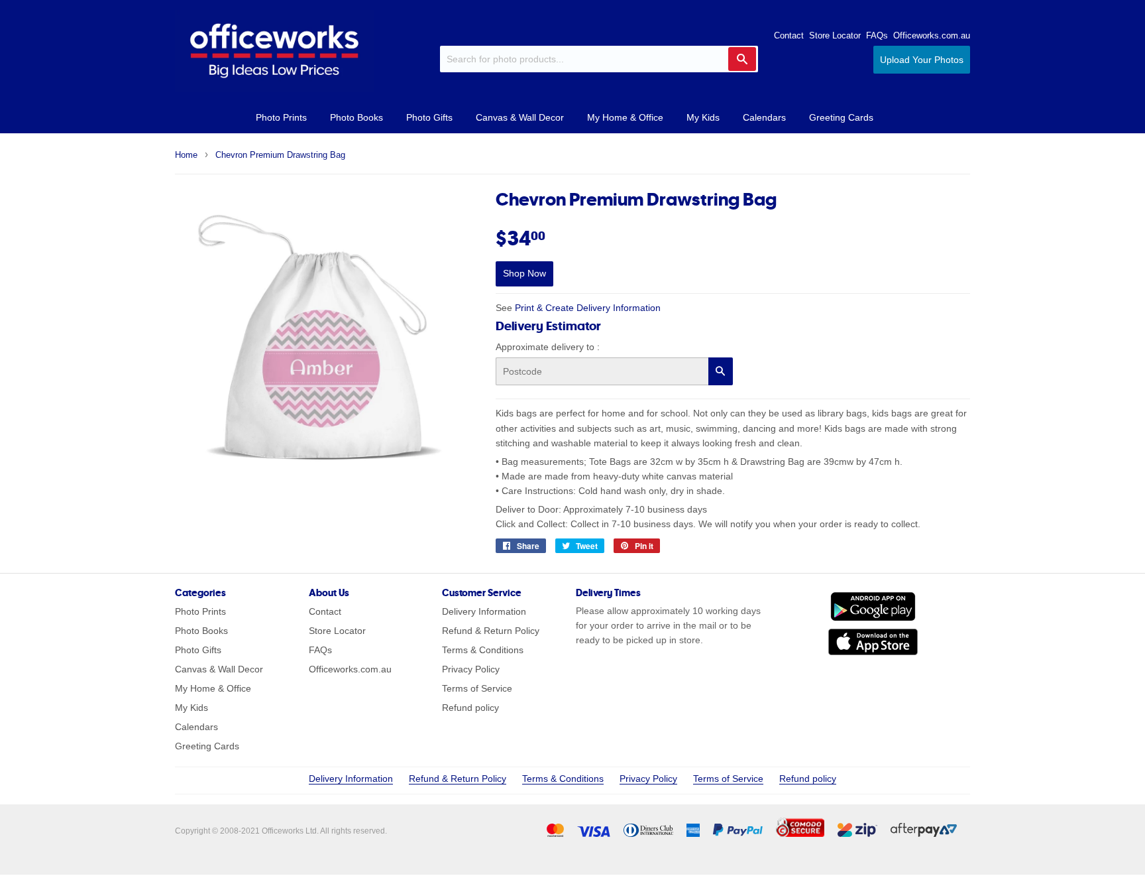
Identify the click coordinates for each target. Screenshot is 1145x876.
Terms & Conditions (482, 650)
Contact (789, 35)
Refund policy (470, 707)
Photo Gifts (429, 117)
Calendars (764, 117)
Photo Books (356, 117)
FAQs (877, 35)
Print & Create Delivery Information (588, 307)
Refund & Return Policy (490, 630)
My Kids (703, 117)
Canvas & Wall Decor (520, 117)
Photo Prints (281, 117)
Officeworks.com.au (931, 35)
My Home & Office (625, 117)
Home (186, 155)
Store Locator (835, 35)
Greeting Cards (841, 117)
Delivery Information (484, 611)
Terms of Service (477, 688)
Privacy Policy (471, 669)
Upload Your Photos (921, 59)
